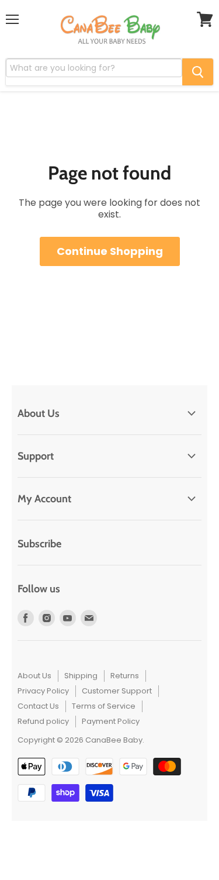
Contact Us (38, 706)
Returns (124, 675)
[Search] (197, 71)
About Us (34, 675)
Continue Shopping (110, 251)
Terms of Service (103, 706)
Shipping (81, 675)
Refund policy (43, 721)
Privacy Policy (43, 690)
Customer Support (117, 690)
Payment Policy (111, 721)
